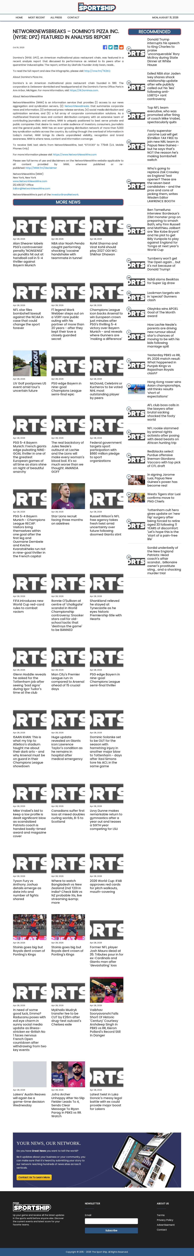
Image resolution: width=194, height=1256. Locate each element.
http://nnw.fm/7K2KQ (97, 71)
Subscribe (111, 1230)
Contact (162, 1229)
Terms (161, 1215)
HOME (19, 17)
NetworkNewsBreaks (77, 106)
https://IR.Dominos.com (84, 90)
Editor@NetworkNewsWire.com (31, 188)
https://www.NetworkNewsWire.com (75, 154)
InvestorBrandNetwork (65, 194)
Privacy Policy (165, 1220)
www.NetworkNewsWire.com (30, 181)
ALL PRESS (56, 17)
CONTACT (73, 17)
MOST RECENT (36, 17)
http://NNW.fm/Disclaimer (41, 168)
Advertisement (166, 1225)
